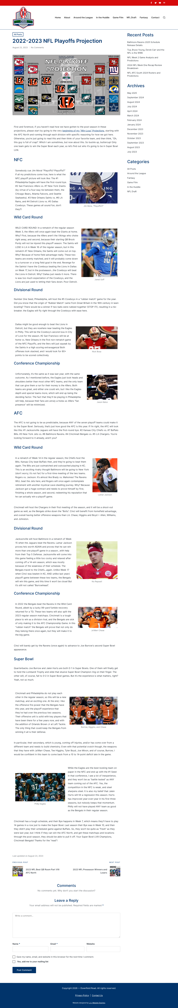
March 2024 (133, 115)
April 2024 (132, 111)
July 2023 (132, 151)
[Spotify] (164, 3)
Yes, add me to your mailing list (32, 961)
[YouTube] (160, 3)
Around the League (136, 173)
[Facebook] (151, 3)
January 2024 (134, 124)
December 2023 (135, 129)
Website (90, 944)
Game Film (132, 182)
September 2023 (135, 142)
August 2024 (133, 102)
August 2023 (133, 147)
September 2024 (135, 97)
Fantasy (131, 178)
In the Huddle (133, 187)
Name (16, 944)
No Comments (37, 47)
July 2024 (132, 106)
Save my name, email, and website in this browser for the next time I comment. (55, 956)
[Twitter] (155, 3)
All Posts (18, 34)
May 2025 (132, 93)
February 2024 (134, 120)
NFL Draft (132, 191)
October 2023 (134, 138)
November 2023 (135, 133)
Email (54, 944)
